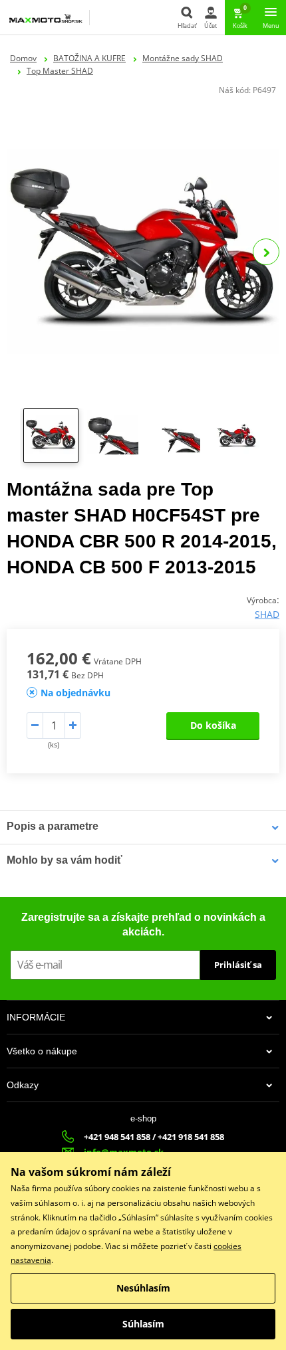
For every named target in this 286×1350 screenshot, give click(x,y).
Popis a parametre (52, 826)
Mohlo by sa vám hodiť (64, 860)
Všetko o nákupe (42, 1051)
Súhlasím (143, 1323)
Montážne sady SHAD (182, 58)
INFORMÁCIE (36, 1017)
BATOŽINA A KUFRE (89, 58)
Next (266, 252)
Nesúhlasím (143, 1288)
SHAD (267, 614)
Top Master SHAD (60, 70)
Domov (23, 58)
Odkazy (23, 1085)
